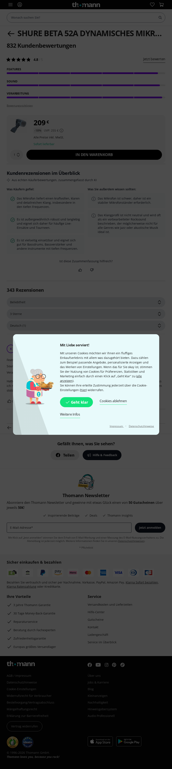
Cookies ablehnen (113, 401)
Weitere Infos (70, 414)
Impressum (117, 426)
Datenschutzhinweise (141, 426)
